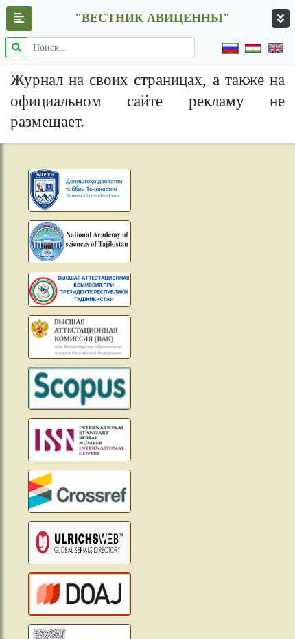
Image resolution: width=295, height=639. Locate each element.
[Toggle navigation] (281, 18)
